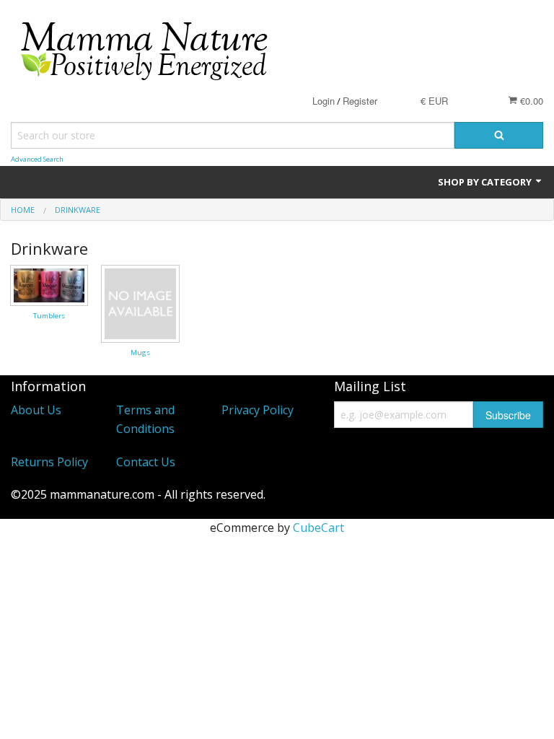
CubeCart (318, 527)
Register (360, 101)
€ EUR (434, 101)
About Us (36, 410)
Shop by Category (486, 181)
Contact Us (145, 462)
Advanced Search (37, 159)
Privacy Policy (257, 410)
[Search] (498, 135)
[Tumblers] (49, 284)
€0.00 (530, 101)
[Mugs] (140, 302)
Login (323, 101)
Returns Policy (49, 462)
